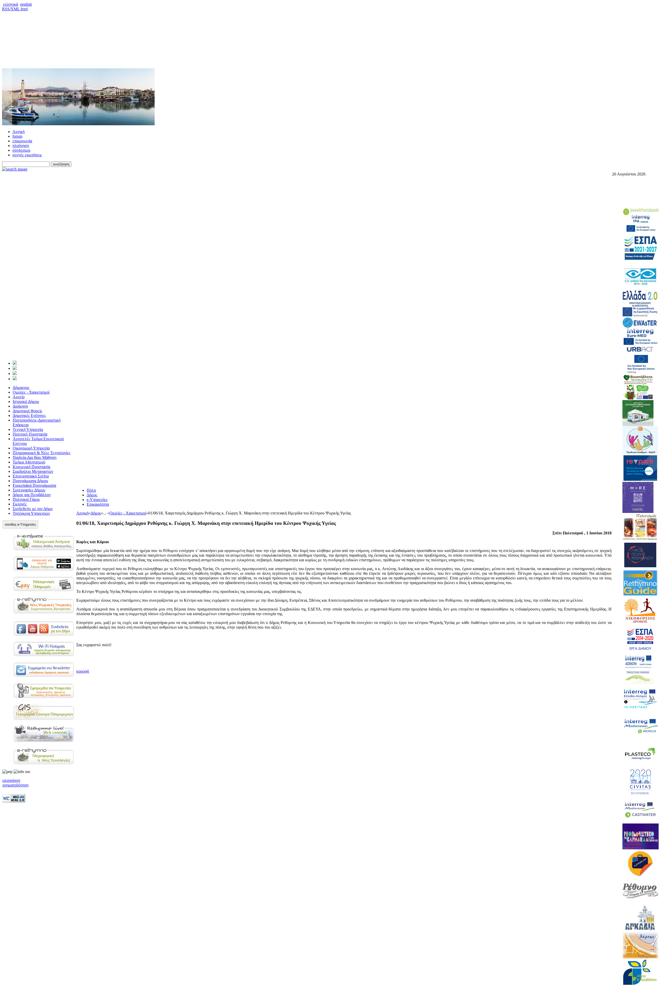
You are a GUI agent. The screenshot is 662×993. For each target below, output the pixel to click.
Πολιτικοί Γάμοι (26, 499)
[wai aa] (13, 801)
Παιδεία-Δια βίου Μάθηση (34, 457)
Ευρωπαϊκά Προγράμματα (34, 485)
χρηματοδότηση (15, 785)
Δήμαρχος (21, 387)
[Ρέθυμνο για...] (15, 379)
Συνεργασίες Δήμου (29, 490)
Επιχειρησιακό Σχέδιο (31, 476)
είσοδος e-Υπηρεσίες (20, 524)
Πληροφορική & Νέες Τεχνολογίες (41, 453)
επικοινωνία (22, 141)
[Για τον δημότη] (15, 363)
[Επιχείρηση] (15, 373)
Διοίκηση (20, 406)
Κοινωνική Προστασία (31, 467)
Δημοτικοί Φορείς (27, 411)
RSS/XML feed (15, 9)
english (26, 4)
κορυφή (82, 671)
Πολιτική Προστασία (30, 434)
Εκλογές (20, 504)
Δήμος (92, 495)
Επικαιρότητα (98, 504)
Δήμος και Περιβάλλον (32, 494)
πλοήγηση (20, 145)
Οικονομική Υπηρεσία (31, 448)
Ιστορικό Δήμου (26, 401)
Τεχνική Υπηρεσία (28, 429)
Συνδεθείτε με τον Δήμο (32, 508)
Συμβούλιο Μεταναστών (33, 471)
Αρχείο (19, 397)
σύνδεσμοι (21, 150)
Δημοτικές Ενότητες (29, 415)
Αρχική (18, 131)
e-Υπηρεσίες (97, 499)
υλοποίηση (11, 780)
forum (17, 136)
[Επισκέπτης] (15, 368)
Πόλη (91, 490)
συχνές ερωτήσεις (27, 155)
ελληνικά (10, 4)
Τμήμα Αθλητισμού (29, 462)
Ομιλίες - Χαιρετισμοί (31, 392)
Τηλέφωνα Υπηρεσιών (31, 513)
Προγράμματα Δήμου (30, 481)
